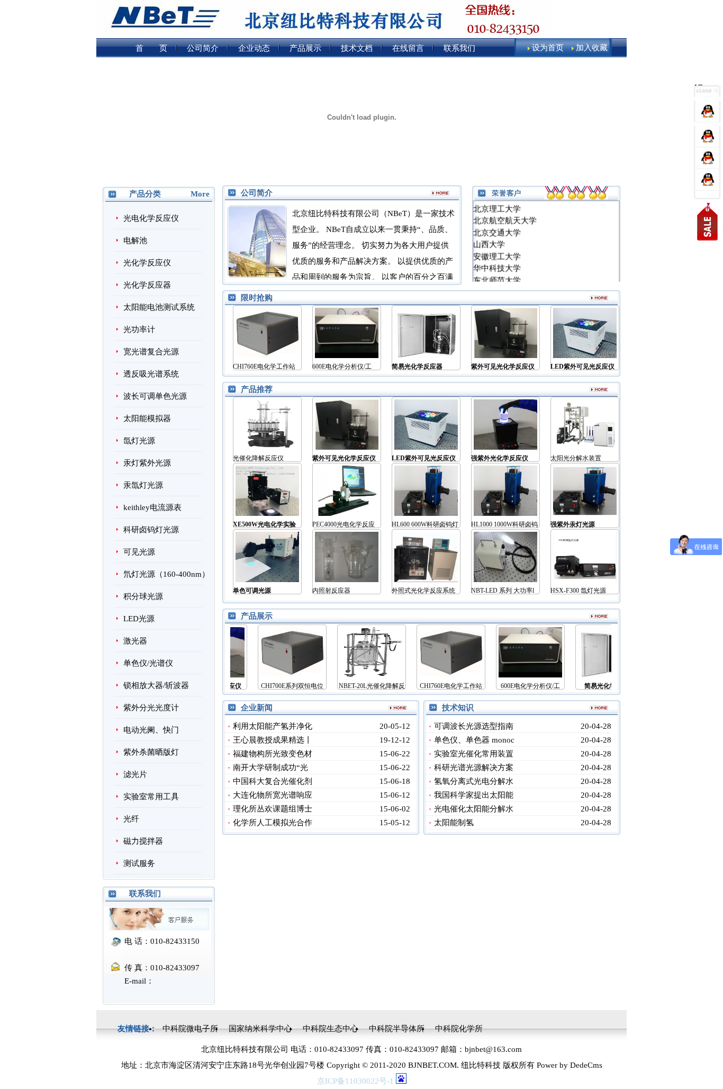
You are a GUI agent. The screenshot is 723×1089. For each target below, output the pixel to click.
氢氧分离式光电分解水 (473, 781)
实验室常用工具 (151, 796)
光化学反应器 (147, 285)
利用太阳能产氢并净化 (272, 726)
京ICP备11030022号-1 (356, 1081)
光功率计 (139, 329)
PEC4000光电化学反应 (343, 524)
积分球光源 (143, 596)
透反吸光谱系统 (151, 374)
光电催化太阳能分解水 (473, 809)
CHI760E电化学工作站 (264, 366)
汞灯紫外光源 (147, 463)
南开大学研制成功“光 (270, 767)
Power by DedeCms (569, 1065)
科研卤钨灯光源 (151, 529)
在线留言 (408, 48)
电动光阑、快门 (151, 730)
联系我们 (459, 48)
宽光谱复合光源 (151, 351)
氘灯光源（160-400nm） (166, 574)
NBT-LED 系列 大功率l (502, 590)
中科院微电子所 (190, 1028)
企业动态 (254, 48)
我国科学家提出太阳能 (473, 795)
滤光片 (135, 774)
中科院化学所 (459, 1028)
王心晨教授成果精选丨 (272, 740)
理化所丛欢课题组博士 (272, 809)
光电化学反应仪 (151, 218)
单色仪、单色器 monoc (474, 740)
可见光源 (139, 552)
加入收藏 (592, 47)
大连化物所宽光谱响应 (272, 795)
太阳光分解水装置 (575, 458)
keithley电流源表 (152, 507)
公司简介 (203, 48)
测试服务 (139, 863)
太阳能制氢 (454, 822)
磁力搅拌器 (143, 841)
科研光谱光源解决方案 (473, 767)
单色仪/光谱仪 (148, 663)
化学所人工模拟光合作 (272, 822)
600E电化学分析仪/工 (342, 366)
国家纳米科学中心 (260, 1028)
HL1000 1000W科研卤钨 (504, 524)
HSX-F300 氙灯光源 (578, 590)
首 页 (151, 48)
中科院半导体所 (396, 1028)
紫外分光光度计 (151, 707)
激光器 (135, 641)
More (200, 194)
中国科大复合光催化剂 (272, 781)
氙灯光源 (139, 440)
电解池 (135, 240)
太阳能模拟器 (147, 418)
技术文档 (357, 48)
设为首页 (548, 47)
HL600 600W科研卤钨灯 (425, 524)
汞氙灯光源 (143, 485)
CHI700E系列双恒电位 (263, 686)
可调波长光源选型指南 (473, 726)
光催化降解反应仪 (258, 458)
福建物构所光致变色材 (272, 753)
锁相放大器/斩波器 (156, 685)
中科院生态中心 (330, 1028)
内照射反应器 (331, 590)
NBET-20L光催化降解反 (343, 686)
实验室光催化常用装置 (473, 753)
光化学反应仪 (147, 262)
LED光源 (139, 618)
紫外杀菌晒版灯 (151, 752)
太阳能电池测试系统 (159, 307)
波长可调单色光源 (155, 396)
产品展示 (305, 48)
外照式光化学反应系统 (423, 590)
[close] (707, 94)
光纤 (131, 819)
